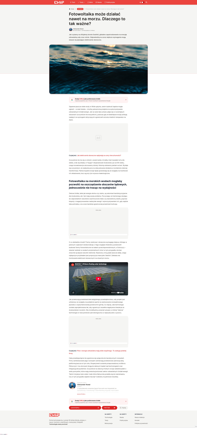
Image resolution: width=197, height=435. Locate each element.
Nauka (99, 2)
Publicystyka (110, 2)
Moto (91, 2)
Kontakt (137, 420)
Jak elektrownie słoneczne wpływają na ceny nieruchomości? (99, 155)
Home (72, 9)
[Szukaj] (146, 2)
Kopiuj (124, 408)
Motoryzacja (108, 423)
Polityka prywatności (141, 423)
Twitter (107, 408)
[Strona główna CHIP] (59, 2)
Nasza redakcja (139, 417)
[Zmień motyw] (142, 2)
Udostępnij (75, 408)
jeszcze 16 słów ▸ (81, 394)
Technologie (108, 417)
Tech (73, 2)
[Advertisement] (98, 222)
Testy (81, 2)
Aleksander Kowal (78, 28)
